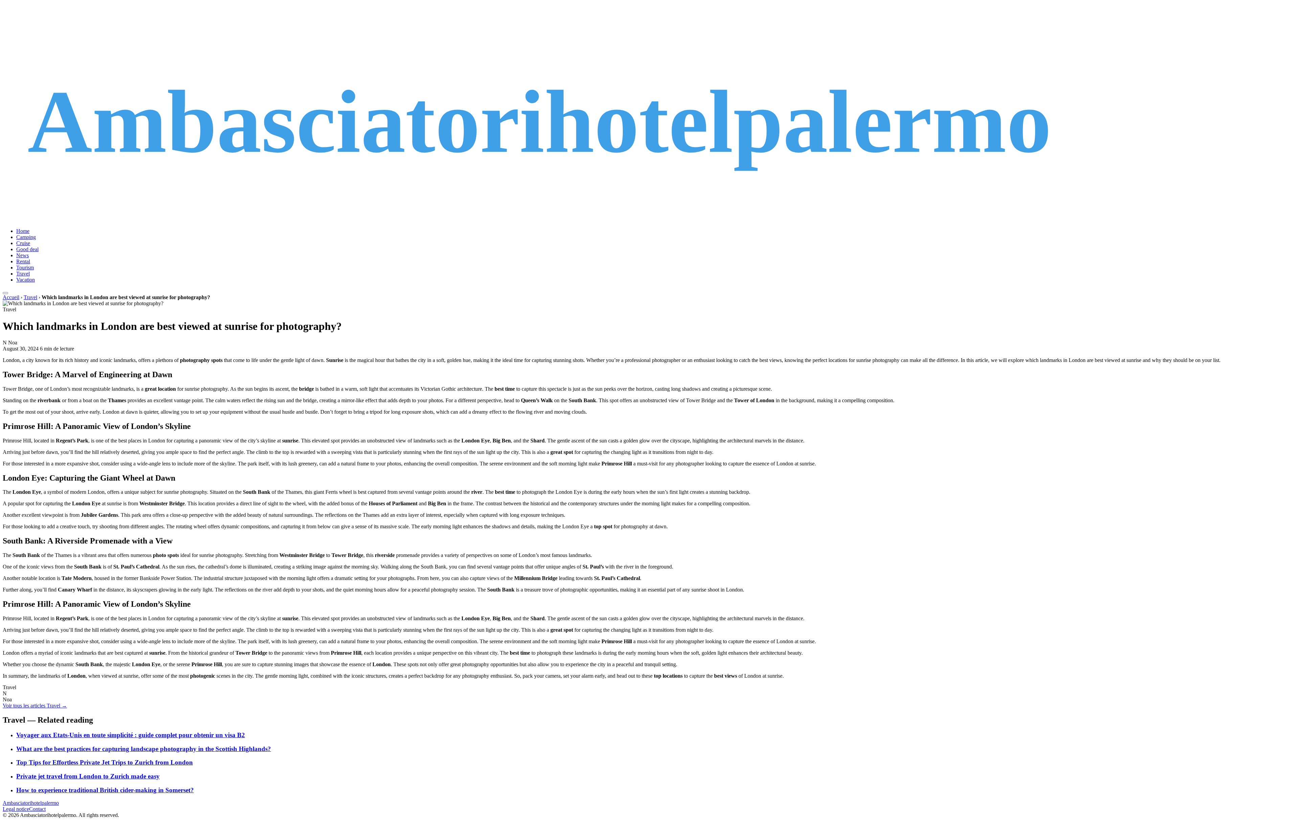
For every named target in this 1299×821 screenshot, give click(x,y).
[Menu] (5, 293)
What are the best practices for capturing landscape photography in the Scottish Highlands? (143, 748)
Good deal (27, 249)
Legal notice (16, 809)
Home (22, 231)
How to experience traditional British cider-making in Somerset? (105, 790)
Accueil (11, 297)
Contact (37, 809)
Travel (23, 273)
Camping (26, 237)
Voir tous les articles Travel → (35, 705)
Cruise (23, 243)
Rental (23, 261)
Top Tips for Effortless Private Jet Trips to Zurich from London (104, 762)
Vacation (25, 280)
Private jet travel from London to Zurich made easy (88, 776)
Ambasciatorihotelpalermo (31, 803)
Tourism (25, 267)
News (22, 255)
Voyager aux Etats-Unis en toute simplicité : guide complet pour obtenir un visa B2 (130, 735)
